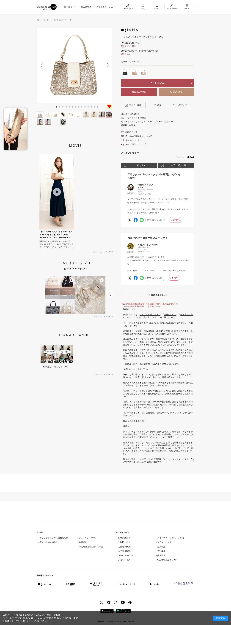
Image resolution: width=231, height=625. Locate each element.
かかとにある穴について (146, 317)
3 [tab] (60, 106)
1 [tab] (54, 106)
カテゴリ (68, 7)
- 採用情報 (160, 555)
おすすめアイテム (104, 7)
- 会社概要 (160, 551)
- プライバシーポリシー (88, 538)
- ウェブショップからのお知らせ (53, 538)
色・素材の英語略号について (138, 136)
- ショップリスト (124, 560)
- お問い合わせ (123, 538)
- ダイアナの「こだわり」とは (170, 538)
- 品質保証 (160, 546)
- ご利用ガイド (123, 542)
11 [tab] (85, 106)
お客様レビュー (184, 105)
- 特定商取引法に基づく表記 (90, 546)
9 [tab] (79, 106)
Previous (42, 65)
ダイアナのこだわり (134, 144)
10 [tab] (82, 106)
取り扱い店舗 (176, 92)
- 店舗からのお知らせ (48, 542)
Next (108, 65)
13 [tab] (92, 106)
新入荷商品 (86, 7)
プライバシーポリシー (20, 621)
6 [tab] (70, 106)
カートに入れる (158, 83)
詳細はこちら (129, 309)
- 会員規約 (82, 542)
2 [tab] (57, 106)
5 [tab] (66, 106)
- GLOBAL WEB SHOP (166, 560)
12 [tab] (88, 106)
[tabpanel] (74, 65)
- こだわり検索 (123, 546)
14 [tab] (95, 106)
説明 (159, 105)
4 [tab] (63, 106)
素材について (131, 132)
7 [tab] (73, 106)
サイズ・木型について (150, 314)
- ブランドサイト (164, 542)
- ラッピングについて (126, 555)
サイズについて (132, 140)
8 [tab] (76, 106)
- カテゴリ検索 (123, 551)
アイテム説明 (135, 105)
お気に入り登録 (139, 92)
